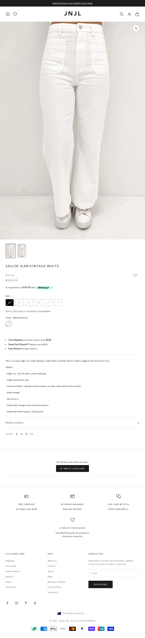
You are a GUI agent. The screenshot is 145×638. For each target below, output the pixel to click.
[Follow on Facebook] (7, 603)
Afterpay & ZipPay (57, 582)
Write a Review (76, 469)
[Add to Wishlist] (72, 275)
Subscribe (101, 584)
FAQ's (9, 582)
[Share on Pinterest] (26, 434)
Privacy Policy (55, 587)
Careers (52, 566)
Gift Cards (11, 587)
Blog (50, 576)
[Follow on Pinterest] (26, 603)
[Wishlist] (15, 14)
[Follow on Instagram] (16, 603)
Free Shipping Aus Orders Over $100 (72, 3)
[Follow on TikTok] (35, 603)
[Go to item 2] (22, 251)
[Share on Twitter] (21, 434)
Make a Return (13, 571)
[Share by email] (31, 434)
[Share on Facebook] (16, 434)
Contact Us (53, 592)
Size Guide (11, 566)
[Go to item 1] (11, 251)
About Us (52, 560)
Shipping (10, 560)
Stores (51, 571)
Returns (10, 576)
